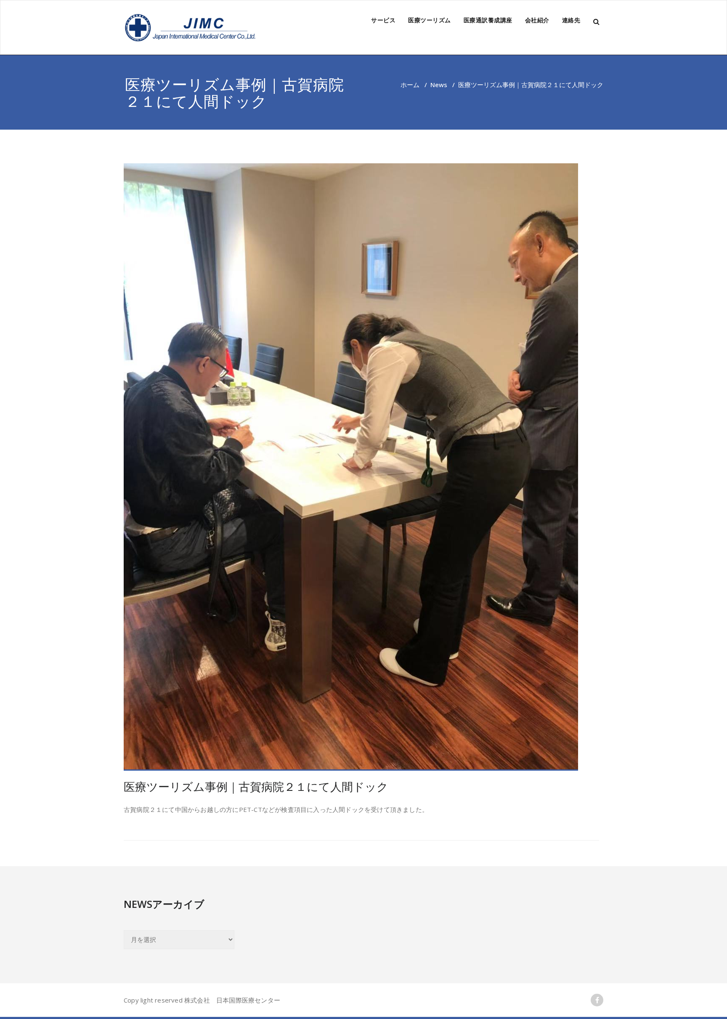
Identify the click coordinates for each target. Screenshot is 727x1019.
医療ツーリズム (429, 20)
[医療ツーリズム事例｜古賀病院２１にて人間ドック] (361, 467)
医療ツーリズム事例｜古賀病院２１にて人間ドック (256, 786)
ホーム (410, 84)
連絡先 (571, 20)
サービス (383, 20)
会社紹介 (537, 20)
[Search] (597, 21)
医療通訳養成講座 (488, 20)
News (438, 84)
